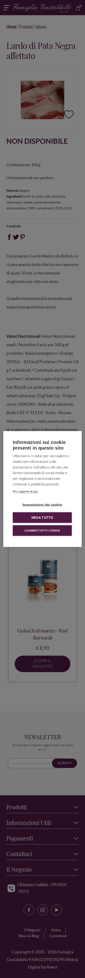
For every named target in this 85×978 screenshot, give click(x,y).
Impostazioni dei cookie (42, 504)
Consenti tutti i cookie (42, 530)
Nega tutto (42, 517)
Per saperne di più (25, 491)
